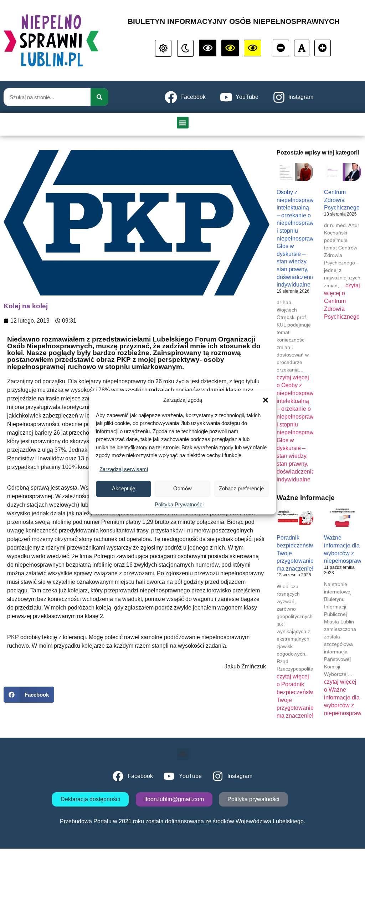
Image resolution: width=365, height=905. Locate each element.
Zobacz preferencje (241, 488)
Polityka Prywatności (179, 504)
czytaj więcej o (342, 301)
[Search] (99, 97)
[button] (265, 400)
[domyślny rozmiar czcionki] (301, 48)
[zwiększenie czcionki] (322, 48)
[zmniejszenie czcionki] (281, 48)
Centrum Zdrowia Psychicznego (342, 200)
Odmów (182, 488)
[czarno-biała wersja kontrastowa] (207, 48)
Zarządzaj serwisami (123, 469)
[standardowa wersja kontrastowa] (163, 48)
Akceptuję (123, 488)
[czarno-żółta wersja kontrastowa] (252, 48)
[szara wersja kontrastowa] (185, 48)
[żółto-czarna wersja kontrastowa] (230, 48)
